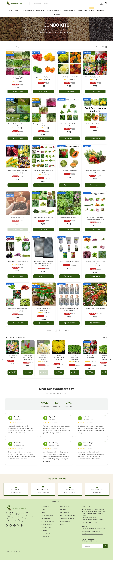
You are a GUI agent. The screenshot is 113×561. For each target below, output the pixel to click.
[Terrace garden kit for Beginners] (44, 294)
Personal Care (82, 10)
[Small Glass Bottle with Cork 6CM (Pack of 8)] (69, 294)
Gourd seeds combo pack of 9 (43, 217)
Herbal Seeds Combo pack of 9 (69, 217)
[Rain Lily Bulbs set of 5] (12, 347)
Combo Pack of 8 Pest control (69, 262)
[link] (47, 330)
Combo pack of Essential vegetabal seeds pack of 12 (95, 218)
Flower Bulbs (40, 10)
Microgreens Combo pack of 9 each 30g (17, 78)
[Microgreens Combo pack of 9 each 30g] (18, 63)
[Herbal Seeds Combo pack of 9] (69, 203)
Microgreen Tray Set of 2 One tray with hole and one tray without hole (43, 263)
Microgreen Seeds (28, 10)
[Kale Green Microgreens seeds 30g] (105, 347)
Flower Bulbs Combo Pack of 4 (95, 77)
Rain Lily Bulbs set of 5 (12, 356)
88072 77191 (93, 522)
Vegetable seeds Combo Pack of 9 (95, 262)
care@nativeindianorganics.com (92, 534)
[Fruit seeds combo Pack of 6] (95, 110)
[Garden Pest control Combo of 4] (18, 110)
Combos (91, 9)
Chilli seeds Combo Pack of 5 (17, 308)
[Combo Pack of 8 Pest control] (69, 248)
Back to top (55, 501)
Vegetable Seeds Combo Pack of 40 (95, 171)
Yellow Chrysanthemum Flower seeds (59, 358)
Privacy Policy (64, 512)
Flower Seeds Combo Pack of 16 (95, 309)
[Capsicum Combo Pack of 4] (44, 63)
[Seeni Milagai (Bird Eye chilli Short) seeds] (28, 347)
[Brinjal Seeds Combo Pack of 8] (18, 248)
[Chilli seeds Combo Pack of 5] (18, 294)
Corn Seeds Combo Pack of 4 (17, 170)
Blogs (62, 524)
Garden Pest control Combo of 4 (17, 124)
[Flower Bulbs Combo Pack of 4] (95, 63)
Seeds (16, 10)
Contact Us (56, 14)
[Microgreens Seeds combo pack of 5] (44, 110)
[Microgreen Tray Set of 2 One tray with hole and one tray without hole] (44, 248)
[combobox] (60, 3)
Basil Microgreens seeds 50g (74, 357)
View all (104, 337)
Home (10, 10)
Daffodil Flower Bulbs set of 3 (43, 357)
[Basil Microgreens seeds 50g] (74, 347)
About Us (63, 509)
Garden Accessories (53, 10)
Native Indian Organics (15, 551)
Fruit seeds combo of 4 (69, 170)
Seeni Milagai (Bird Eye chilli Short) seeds (28, 357)
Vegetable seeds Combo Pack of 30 (43, 171)
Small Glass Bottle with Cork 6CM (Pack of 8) (69, 309)
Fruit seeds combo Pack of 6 (95, 124)
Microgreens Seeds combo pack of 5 (43, 124)
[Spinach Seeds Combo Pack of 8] (69, 110)
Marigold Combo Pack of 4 (69, 77)
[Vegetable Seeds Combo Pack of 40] (95, 156)
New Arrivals (101, 10)
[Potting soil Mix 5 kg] (18, 203)
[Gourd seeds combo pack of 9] (44, 203)
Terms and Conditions (67, 518)
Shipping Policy (65, 521)
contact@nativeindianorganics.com (93, 528)
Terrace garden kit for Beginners (44, 309)
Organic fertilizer (68, 10)
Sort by (8, 47)
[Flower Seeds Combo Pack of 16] (95, 294)
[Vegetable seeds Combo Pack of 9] (95, 248)
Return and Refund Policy (68, 515)
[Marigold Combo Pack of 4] (69, 63)
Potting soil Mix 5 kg (17, 217)
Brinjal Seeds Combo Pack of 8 (18, 262)
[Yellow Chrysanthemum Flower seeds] (59, 347)
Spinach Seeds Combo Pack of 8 (69, 124)
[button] (106, 3)
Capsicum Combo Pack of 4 (43, 77)
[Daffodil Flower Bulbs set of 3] (43, 347)
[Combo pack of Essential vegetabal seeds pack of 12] (95, 203)
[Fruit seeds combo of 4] (69, 156)
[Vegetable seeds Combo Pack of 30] (44, 156)
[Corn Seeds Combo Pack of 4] (18, 156)
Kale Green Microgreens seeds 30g (106, 357)
